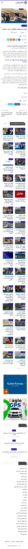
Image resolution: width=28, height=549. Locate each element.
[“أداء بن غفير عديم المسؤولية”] (20, 162)
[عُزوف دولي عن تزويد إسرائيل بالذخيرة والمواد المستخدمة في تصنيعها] (20, 271)
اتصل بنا (13, 541)
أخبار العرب (24, 25)
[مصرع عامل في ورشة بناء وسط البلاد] (20, 194)
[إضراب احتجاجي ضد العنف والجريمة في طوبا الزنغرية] (20, 340)
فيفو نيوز (25, 494)
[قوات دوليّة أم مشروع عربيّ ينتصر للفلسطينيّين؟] (20, 210)
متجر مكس (24, 502)
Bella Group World (22, 529)
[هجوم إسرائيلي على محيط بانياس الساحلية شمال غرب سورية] (20, 224)
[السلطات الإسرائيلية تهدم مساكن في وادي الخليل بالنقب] (8, 240)
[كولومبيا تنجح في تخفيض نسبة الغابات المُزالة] (8, 306)
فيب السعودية (24, 505)
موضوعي (25, 500)
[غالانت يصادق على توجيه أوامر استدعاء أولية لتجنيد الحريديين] (20, 146)
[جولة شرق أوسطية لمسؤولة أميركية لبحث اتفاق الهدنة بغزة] (8, 194)
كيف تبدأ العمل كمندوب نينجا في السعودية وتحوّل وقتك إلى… (14, 451)
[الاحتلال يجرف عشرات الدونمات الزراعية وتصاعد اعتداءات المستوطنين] (8, 322)
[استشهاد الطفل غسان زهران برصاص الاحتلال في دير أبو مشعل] (8, 162)
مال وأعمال (14, 449)
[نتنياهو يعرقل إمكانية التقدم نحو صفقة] (20, 322)
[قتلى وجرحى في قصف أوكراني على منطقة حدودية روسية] (8, 355)
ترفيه (14, 440)
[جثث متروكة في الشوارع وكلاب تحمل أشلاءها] (8, 224)
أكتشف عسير (24, 507)
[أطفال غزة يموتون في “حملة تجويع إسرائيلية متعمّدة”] (8, 178)
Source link (24, 97)
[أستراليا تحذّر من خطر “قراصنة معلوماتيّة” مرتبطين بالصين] (8, 255)
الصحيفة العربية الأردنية (21, 513)
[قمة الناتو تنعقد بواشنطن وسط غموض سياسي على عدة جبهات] (20, 255)
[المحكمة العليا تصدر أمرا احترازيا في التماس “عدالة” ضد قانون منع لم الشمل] (20, 178)
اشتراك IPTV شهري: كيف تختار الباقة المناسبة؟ (14, 443)
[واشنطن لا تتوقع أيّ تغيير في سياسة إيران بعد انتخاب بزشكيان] (20, 289)
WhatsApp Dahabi (22, 531)
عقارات (14, 430)
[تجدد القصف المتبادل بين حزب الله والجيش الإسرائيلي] (20, 355)
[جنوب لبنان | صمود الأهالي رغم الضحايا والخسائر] (20, 240)
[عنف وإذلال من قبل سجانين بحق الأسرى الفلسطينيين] (8, 210)
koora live (7, 541)
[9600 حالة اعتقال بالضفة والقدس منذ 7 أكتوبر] (8, 271)
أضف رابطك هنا (23, 468)
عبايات (25, 497)
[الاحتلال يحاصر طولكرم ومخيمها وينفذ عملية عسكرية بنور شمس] (20, 306)
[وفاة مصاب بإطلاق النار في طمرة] (20, 131)
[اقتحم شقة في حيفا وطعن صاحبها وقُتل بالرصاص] (8, 146)
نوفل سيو (24, 492)
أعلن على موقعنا (19, 541)
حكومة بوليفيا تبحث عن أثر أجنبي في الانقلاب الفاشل (7, 114)
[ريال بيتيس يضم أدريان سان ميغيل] (8, 340)
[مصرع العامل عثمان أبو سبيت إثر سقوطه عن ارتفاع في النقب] (8, 131)
